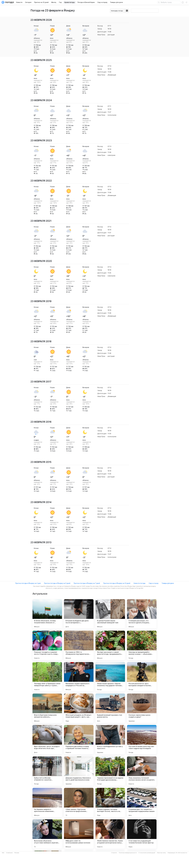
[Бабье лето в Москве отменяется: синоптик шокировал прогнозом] (47, 771)
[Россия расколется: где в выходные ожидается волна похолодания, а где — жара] (142, 677)
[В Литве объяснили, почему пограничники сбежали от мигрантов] (47, 614)
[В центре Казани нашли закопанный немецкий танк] (110, 614)
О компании (9, 852)
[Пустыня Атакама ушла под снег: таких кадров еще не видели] (142, 739)
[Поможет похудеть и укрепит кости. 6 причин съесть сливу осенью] (47, 645)
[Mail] (3, 2)
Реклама (16, 852)
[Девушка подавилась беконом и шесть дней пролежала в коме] (79, 771)
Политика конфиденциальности (128, 852)
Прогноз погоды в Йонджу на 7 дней (87, 583)
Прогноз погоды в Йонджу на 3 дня (28, 583)
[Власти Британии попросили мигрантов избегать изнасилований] (47, 708)
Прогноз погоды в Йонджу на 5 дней (57, 583)
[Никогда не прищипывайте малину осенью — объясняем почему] (142, 645)
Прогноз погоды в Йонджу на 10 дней (116, 583)
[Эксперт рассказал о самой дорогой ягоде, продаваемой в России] (110, 645)
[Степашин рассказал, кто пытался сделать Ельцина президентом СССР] (142, 614)
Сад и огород (153, 583)
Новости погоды (139, 583)
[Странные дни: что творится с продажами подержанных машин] (142, 802)
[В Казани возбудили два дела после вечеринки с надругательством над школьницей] (79, 614)
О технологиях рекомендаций (147, 852)
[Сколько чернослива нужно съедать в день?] (142, 708)
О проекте (114, 852)
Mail (3, 852)
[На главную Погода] (9, 2)
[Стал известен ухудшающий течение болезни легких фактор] (142, 834)
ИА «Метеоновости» (181, 852)
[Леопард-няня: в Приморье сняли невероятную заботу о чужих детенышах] (47, 677)
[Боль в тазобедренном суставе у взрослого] (110, 739)
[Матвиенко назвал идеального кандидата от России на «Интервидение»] (79, 677)
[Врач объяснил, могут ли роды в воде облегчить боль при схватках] (47, 739)
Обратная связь (161, 852)
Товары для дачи (168, 583)
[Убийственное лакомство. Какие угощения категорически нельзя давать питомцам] (110, 834)
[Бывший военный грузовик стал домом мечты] (110, 708)
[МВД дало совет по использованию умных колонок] (79, 834)
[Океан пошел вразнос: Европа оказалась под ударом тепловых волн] (110, 677)
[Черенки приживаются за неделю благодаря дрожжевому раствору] (110, 771)
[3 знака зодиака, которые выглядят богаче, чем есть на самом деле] (110, 802)
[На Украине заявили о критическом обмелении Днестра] (47, 802)
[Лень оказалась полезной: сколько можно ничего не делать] (142, 771)
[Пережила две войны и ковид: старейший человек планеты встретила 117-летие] (79, 739)
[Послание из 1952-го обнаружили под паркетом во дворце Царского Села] (79, 645)
